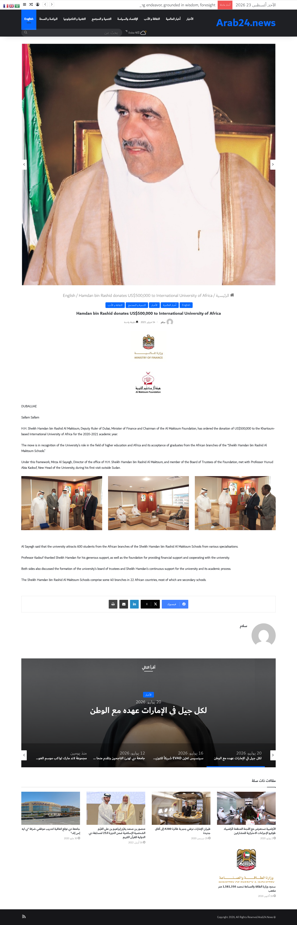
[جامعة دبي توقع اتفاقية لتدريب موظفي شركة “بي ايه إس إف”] (50, 808)
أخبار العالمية (173, 19)
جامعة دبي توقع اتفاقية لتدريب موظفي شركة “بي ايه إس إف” (51, 831)
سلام (163, 322)
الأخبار (190, 19)
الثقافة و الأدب (152, 19)
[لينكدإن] (134, 604)
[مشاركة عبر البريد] (123, 604)
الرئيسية (223, 295)
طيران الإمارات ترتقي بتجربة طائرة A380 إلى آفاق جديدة (182, 831)
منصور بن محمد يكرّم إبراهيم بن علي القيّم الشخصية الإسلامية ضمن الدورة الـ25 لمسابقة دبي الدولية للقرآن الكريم (117, 833)
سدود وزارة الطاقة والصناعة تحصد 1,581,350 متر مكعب (247, 888)
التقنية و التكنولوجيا (74, 19)
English (28, 19)
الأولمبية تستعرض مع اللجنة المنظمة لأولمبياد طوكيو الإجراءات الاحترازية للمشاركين (250, 831)
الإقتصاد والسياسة (127, 19)
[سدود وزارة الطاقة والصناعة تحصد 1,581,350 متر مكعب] (246, 865)
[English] (12, 5)
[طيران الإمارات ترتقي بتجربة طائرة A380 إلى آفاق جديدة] (181, 808)
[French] (6, 5)
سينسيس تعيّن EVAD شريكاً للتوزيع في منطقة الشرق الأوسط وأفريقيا (98, 710)
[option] (148, 164)
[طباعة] (113, 604)
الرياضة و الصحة (48, 19)
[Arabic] (17, 5)
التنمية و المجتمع (101, 19)
